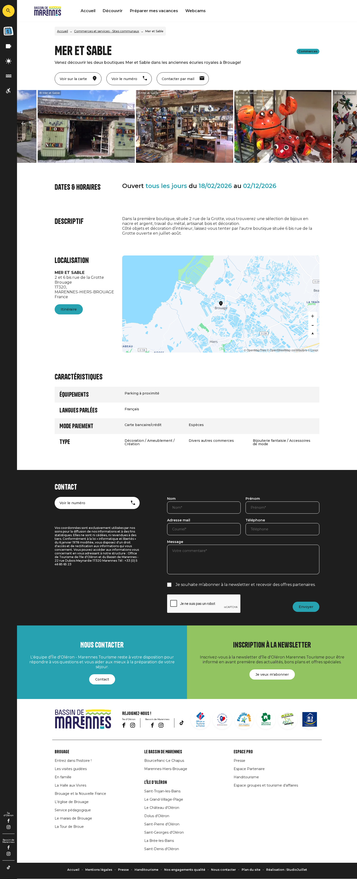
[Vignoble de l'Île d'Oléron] (266, 719)
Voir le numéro (72, 503)
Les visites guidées (71, 769)
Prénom (253, 499)
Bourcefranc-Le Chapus (164, 760)
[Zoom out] (312, 324)
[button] (23, 123)
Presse (239, 760)
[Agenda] (8, 31)
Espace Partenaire (249, 769)
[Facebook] (9, 821)
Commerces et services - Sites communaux (106, 31)
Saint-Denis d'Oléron (161, 849)
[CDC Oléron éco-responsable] (288, 719)
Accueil (88, 10)
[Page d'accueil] (47, 11)
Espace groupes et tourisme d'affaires (266, 785)
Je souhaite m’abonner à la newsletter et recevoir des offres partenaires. (245, 584)
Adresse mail (178, 520)
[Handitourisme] (8, 91)
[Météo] (8, 61)
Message (175, 542)
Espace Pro (243, 752)
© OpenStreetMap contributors (287, 350)
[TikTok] (8, 867)
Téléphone (255, 520)
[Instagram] (8, 827)
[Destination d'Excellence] (222, 719)
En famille (63, 777)
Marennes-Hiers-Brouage (165, 769)
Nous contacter (223, 869)
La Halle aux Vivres (70, 785)
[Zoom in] (312, 316)
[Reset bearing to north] (312, 333)
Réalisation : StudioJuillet (286, 869)
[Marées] (8, 76)
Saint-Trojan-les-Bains (162, 791)
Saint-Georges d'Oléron (164, 832)
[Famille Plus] (244, 719)
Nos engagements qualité (184, 869)
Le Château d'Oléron (161, 807)
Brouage (62, 752)
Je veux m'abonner (272, 674)
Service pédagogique (73, 810)
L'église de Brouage (72, 802)
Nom (171, 499)
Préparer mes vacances (154, 10)
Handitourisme (246, 777)
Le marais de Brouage (73, 818)
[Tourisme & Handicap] (309, 719)
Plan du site (251, 869)
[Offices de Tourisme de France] (200, 719)
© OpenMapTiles (255, 350)
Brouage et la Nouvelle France (80, 793)
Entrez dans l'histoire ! (73, 760)
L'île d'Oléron (155, 782)
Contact (102, 679)
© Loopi (313, 350)
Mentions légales (98, 869)
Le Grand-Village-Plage (163, 799)
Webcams (195, 10)
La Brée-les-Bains (159, 840)
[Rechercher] (8, 11)
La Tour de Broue (69, 826)
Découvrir (113, 10)
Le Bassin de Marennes (163, 752)
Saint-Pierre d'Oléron (161, 824)
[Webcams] (8, 46)
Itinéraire (69, 309)
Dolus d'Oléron (156, 816)
